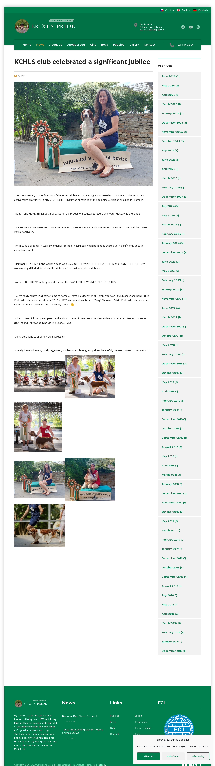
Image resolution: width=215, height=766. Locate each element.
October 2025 (171, 141)
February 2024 (171, 233)
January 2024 (171, 243)
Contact (149, 44)
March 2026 (169, 104)
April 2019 (168, 391)
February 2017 (171, 539)
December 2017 (172, 493)
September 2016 (172, 576)
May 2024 (168, 215)
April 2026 (168, 94)
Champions (141, 722)
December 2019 (172, 363)
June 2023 (169, 261)
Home (27, 44)
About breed (76, 44)
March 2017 (169, 530)
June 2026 (169, 76)
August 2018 (170, 447)
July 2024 (168, 206)
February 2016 (171, 632)
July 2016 (168, 595)
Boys (104, 44)
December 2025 (172, 122)
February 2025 (171, 187)
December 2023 (172, 252)
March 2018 (169, 474)
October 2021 (170, 335)
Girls (93, 44)
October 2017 (170, 511)
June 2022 (169, 308)
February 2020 (171, 354)
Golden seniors (143, 728)
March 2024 (170, 224)
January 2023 (170, 289)
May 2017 (168, 521)
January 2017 (170, 548)
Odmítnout (173, 756)
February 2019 (171, 400)
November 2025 (172, 131)
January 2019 (170, 409)
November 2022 (172, 298)
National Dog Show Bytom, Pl (80, 716)
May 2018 (168, 456)
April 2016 (168, 613)
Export (138, 715)
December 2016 (172, 558)
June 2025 (168, 159)
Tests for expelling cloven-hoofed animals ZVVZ (82, 731)
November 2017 (172, 502)
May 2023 (168, 270)
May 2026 (168, 85)
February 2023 (171, 280)
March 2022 (169, 317)
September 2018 (172, 437)
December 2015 (172, 650)
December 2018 (172, 419)
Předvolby (198, 756)
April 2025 (168, 169)
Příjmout (149, 756)
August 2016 (170, 586)
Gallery (134, 44)
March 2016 (169, 623)
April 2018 (168, 465)
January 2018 (170, 484)
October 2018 (170, 428)
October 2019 (170, 372)
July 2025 (168, 150)
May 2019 (168, 382)
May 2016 (168, 604)
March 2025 (169, 178)
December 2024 (172, 196)
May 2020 (168, 345)
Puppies (118, 44)
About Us (55, 44)
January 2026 (170, 113)
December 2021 (172, 326)
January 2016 (170, 641)
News (40, 44)
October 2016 (170, 567)
